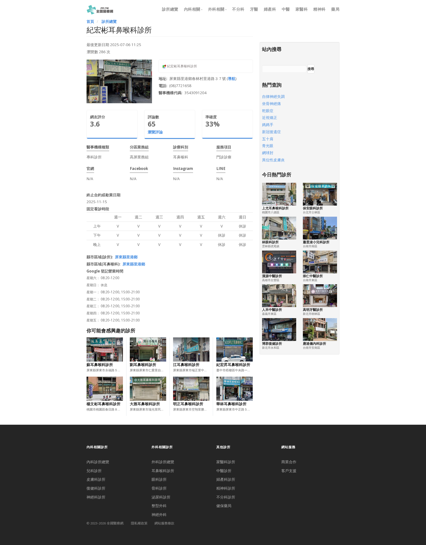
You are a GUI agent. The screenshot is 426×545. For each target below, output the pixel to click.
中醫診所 (223, 470)
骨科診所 (159, 488)
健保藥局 (223, 505)
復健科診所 (96, 488)
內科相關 (192, 9)
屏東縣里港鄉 (126, 256)
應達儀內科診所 (314, 343)
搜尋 (311, 68)
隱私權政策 (139, 523)
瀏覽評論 (155, 131)
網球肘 (267, 152)
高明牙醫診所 (313, 309)
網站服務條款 (164, 523)
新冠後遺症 (271, 131)
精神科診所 (225, 488)
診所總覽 (170, 9)
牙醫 (254, 9)
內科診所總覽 (98, 461)
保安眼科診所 (313, 208)
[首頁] (100, 9)
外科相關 (216, 9)
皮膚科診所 (96, 479)
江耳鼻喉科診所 (186, 364)
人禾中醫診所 (272, 309)
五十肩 (267, 138)
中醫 (286, 9)
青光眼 (267, 145)
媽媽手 (267, 124)
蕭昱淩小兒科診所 (316, 242)
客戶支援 (288, 470)
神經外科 (159, 514)
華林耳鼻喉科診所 (231, 403)
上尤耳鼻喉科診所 (275, 208)
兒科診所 (94, 470)
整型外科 (159, 505)
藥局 (335, 9)
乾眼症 (267, 110)
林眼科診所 (270, 242)
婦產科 (270, 9)
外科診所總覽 (163, 461)
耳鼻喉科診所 (163, 470)
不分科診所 (225, 497)
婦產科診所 (225, 479)
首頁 (90, 21)
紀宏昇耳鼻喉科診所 (233, 364)
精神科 (319, 9)
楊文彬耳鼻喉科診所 (103, 403)
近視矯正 (269, 117)
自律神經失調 (273, 96)
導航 (231, 78)
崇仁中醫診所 (313, 276)
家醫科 (302, 9)
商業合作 (288, 461)
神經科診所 (96, 497)
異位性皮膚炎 (273, 159)
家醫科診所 (225, 461)
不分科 (238, 9)
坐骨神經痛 (271, 103)
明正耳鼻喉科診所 (188, 403)
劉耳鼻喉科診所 (143, 364)
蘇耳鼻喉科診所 (100, 364)
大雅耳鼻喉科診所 (145, 403)
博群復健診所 (272, 343)
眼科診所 (159, 479)
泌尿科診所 (161, 497)
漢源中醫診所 (272, 276)
